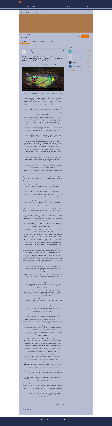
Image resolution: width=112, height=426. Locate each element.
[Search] (78, 36)
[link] (25, 41)
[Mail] (72, 420)
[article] (43, 231)
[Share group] (91, 36)
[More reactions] (28, 405)
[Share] (63, 51)
